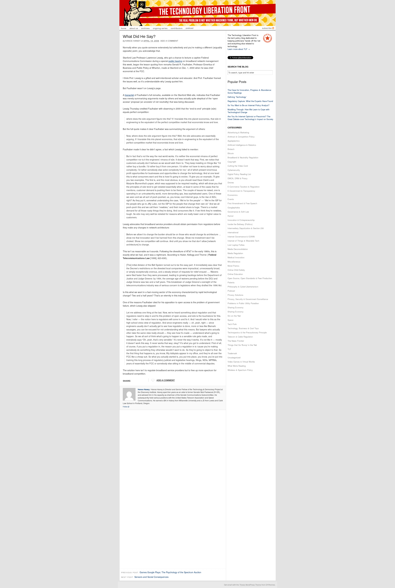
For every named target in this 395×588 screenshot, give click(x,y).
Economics (233, 195)
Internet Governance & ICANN (241, 236)
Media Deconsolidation (238, 249)
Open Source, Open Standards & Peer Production (250, 278)
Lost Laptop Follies (236, 244)
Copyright (232, 161)
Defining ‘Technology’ (237, 96)
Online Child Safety (236, 269)
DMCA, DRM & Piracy (237, 178)
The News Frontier (236, 340)
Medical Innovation (236, 257)
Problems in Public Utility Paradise (243, 303)
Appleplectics (234, 140)
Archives (145, 28)
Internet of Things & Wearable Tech (243, 240)
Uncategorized (234, 357)
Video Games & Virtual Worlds (241, 361)
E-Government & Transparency (241, 190)
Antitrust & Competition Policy (241, 136)
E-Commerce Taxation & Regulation (244, 186)
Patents (231, 282)
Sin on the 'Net (234, 315)
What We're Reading (237, 365)
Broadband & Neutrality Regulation (243, 157)
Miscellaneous (234, 261)
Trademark (232, 353)
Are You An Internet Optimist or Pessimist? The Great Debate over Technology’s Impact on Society (250, 118)
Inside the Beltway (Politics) (240, 224)
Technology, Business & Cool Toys (243, 328)
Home (123, 28)
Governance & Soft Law (238, 211)
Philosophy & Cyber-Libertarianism (243, 286)
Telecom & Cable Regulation (240, 336)
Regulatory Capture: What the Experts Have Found (250, 101)
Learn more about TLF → (239, 49)
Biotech (231, 149)
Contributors (177, 28)
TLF (229, 349)
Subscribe (267, 28)
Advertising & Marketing (238, 132)
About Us (134, 28)
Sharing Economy (235, 307)
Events (231, 199)
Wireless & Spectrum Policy (240, 370)
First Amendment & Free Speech (242, 203)
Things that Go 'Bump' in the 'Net (242, 345)
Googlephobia (234, 207)
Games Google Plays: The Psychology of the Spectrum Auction (170, 572)
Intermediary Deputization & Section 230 (246, 228)
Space (230, 319)
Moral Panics (233, 265)
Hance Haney (133, 40)
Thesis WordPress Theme (250, 584)
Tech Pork (232, 324)
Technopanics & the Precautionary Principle (247, 332)
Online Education (235, 274)
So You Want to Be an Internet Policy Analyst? (248, 105)
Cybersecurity (234, 170)
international (233, 232)
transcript (129, 95)
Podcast (189, 28)
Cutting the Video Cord (238, 165)
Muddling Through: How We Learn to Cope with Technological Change (248, 111)
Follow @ (126, 407)
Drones (231, 182)
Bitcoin (231, 153)
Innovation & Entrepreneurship (241, 220)
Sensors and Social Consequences (151, 576)
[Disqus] (173, 450)
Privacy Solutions (235, 294)
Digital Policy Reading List (239, 174)
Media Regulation (235, 253)
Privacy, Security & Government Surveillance (248, 299)
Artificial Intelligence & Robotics (242, 144)
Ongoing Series (160, 28)
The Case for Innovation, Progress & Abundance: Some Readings (250, 91)
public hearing (175, 61)
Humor (230, 215)
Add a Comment (169, 40)
